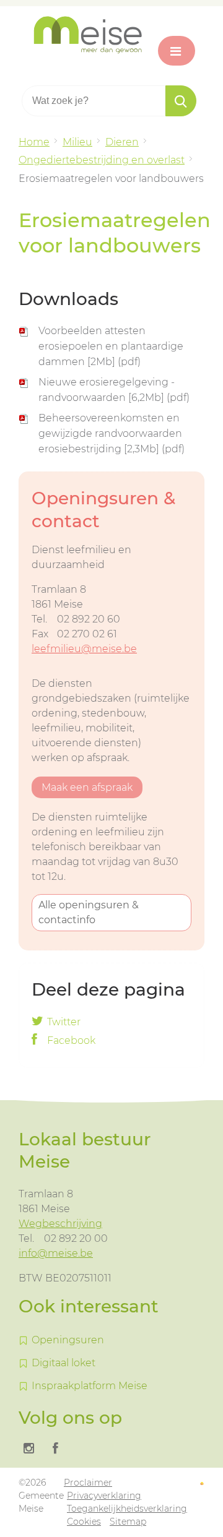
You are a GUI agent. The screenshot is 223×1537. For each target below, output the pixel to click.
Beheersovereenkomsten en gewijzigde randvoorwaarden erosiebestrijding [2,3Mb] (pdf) (111, 433)
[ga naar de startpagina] (111, 35)
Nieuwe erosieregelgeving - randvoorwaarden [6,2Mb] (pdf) (114, 389)
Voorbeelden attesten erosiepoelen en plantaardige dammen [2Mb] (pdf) (110, 346)
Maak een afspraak (87, 787)
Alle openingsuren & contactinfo (88, 912)
